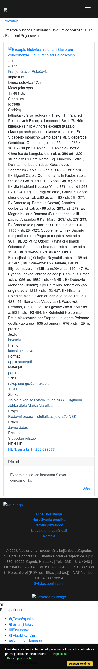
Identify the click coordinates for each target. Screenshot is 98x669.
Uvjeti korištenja (49, 514)
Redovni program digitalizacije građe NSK (42, 416)
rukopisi (44, 383)
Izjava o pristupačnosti (49, 530)
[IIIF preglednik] (10, 61)
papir (12, 372)
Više (86, 488)
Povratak (10, 21)
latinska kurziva (20, 350)
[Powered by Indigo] (49, 596)
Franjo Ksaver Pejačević (28, 71)
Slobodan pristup (22, 438)
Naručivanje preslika (49, 519)
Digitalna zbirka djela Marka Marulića (45, 402)
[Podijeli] (14, 61)
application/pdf (20, 361)
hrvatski (14, 339)
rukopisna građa (21, 383)
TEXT (13, 389)
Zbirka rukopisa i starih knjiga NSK (36, 399)
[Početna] (5, 9)
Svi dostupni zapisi (49, 583)
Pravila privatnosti (49, 525)
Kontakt (49, 535)
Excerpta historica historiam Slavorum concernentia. (40, 477)
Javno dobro (18, 427)
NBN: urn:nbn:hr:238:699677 (31, 449)
